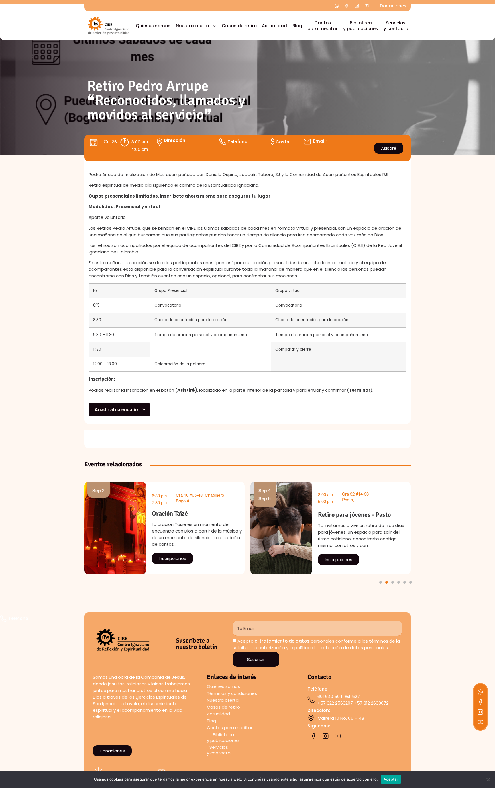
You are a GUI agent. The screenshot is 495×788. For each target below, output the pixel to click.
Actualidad (274, 26)
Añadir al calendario (117, 409)
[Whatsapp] (480, 692)
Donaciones (393, 6)
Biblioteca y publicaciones (360, 26)
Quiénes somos (153, 26)
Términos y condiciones (232, 693)
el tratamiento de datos (282, 641)
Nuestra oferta (192, 26)
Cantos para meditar (322, 26)
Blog (297, 26)
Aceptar (391, 779)
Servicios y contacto (396, 26)
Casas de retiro (239, 26)
